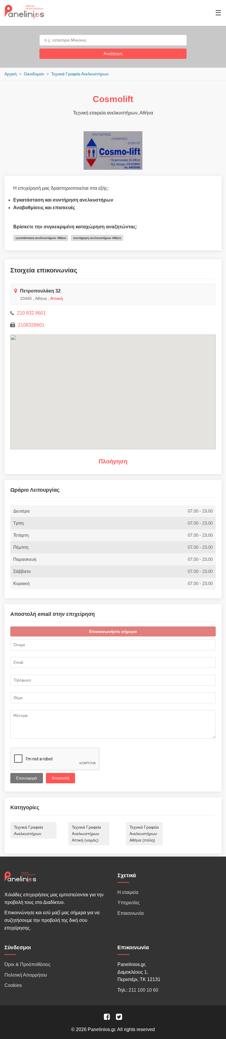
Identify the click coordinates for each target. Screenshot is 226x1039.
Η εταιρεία (127, 892)
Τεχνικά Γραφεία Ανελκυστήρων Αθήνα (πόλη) (144, 834)
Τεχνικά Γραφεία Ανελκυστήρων (80, 74)
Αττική (56, 298)
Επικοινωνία (130, 913)
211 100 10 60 (143, 990)
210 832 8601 (31, 312)
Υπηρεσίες (128, 902)
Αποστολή (60, 778)
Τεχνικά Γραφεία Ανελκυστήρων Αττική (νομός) (86, 834)
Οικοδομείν (34, 74)
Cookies (13, 985)
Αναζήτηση (113, 53)
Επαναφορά (26, 778)
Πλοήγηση (113, 461)
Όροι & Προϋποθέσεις (27, 964)
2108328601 (31, 325)
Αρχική (10, 74)
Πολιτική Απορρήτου (25, 975)
